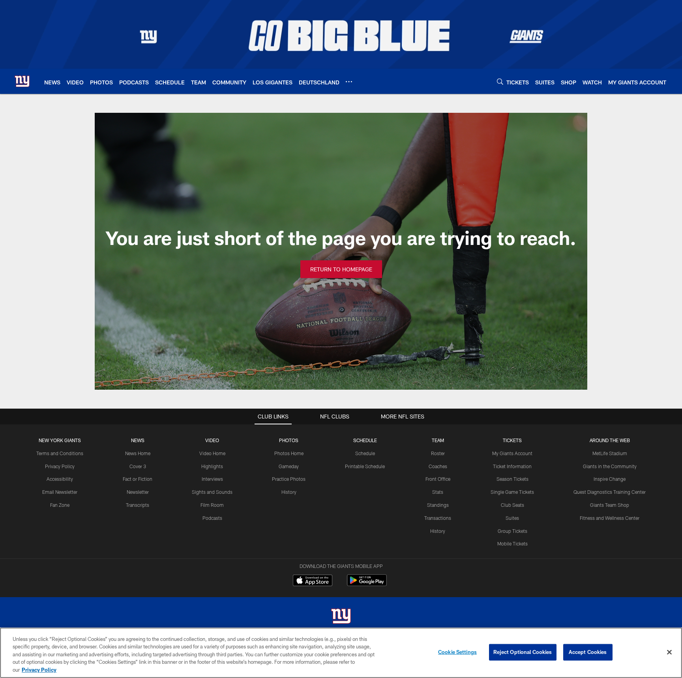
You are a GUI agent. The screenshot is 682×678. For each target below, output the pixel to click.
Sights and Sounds (212, 492)
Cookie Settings (457, 652)
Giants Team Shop (609, 505)
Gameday (289, 466)
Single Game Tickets (512, 492)
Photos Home (289, 453)
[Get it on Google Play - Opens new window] (366, 584)
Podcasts (212, 518)
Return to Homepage (341, 269)
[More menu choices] (349, 81)
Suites (512, 518)
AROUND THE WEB (610, 440)
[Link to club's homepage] (22, 81)
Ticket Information (512, 466)
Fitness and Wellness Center (609, 518)
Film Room (212, 505)
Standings (438, 505)
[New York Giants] (341, 617)
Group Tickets (512, 531)
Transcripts (137, 505)
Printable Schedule (365, 466)
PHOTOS (288, 440)
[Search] (500, 81)
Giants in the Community (610, 466)
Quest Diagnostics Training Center (609, 492)
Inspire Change (610, 479)
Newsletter (138, 492)
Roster (438, 453)
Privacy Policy (60, 466)
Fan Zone (59, 505)
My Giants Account (512, 453)
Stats (437, 492)
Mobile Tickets (512, 543)
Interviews (212, 479)
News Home (137, 453)
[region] (341, 653)
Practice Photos (288, 479)
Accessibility (60, 479)
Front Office (437, 479)
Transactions (437, 518)
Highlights (212, 466)
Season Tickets (512, 479)
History (288, 492)
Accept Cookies (588, 652)
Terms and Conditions (59, 453)
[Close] (669, 652)
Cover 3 (137, 466)
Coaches (438, 466)
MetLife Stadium (609, 453)
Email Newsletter (59, 492)
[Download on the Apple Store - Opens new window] (312, 581)
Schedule (365, 453)
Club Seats (512, 505)
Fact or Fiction (137, 479)
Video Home (212, 453)
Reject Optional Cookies (522, 652)
